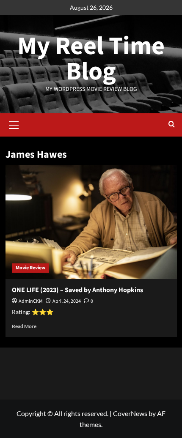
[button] (14, 123)
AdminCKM (31, 301)
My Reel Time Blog (91, 59)
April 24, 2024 (66, 301)
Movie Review (30, 267)
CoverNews (130, 413)
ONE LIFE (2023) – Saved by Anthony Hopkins (77, 290)
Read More (24, 326)
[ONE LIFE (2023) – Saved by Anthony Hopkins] (91, 222)
